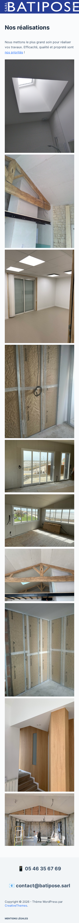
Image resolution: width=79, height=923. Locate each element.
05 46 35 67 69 (43, 868)
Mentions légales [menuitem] (16, 918)
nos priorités (14, 52)
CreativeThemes (16, 905)
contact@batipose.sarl (43, 885)
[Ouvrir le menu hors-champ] (72, 6)
